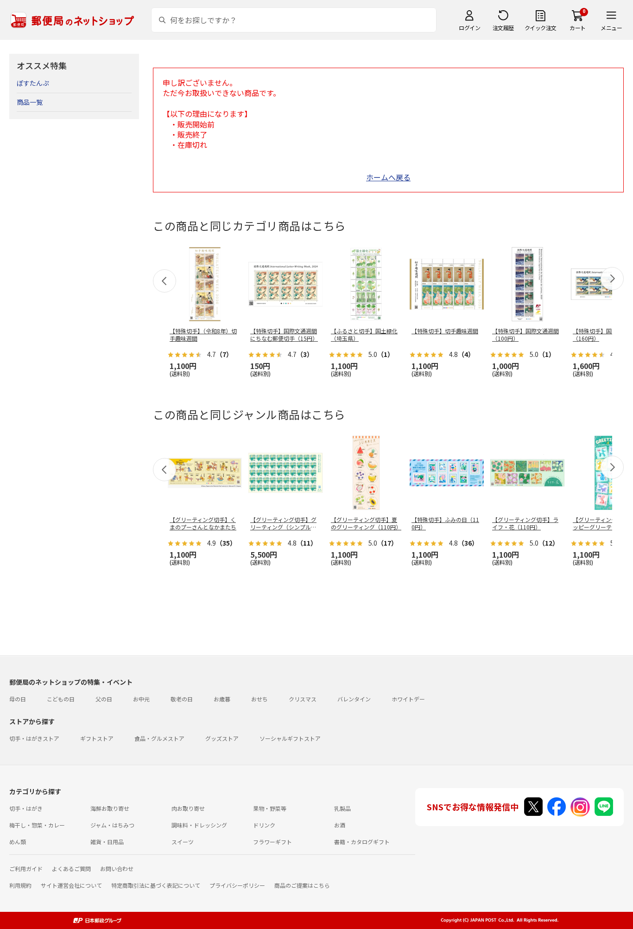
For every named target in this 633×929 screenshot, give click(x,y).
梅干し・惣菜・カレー (37, 825)
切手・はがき (26, 808)
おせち (259, 699)
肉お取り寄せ (188, 808)
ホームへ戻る (388, 177)
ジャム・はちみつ (112, 825)
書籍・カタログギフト (362, 842)
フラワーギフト (272, 842)
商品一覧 (30, 102)
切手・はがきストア (34, 738)
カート (578, 28)
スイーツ (182, 842)
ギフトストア (97, 738)
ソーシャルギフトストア (290, 738)
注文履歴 (503, 28)
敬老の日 (182, 699)
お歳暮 (222, 699)
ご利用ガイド (26, 868)
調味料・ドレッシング (199, 825)
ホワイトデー (408, 699)
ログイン (469, 28)
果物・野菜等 (269, 808)
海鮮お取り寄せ (109, 808)
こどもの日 (61, 699)
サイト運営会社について (71, 885)
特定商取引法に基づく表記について (155, 885)
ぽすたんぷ (33, 83)
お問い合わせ (116, 868)
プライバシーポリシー (237, 885)
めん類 (17, 842)
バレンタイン (354, 699)
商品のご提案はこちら (302, 885)
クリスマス (302, 699)
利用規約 (20, 885)
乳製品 (342, 808)
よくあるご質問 (71, 868)
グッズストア (222, 738)
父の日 (103, 699)
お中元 (141, 699)
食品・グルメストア (159, 738)
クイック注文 (541, 28)
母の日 (17, 699)
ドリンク (264, 825)
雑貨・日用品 (107, 842)
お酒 (339, 825)
